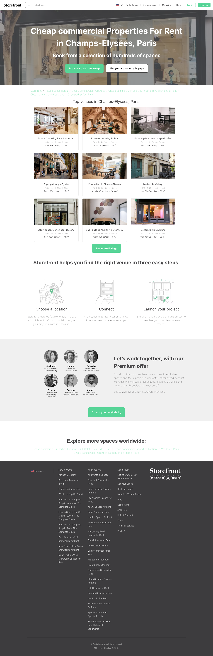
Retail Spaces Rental (56, 90)
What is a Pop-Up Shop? (70, 494)
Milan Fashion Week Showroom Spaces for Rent (69, 559)
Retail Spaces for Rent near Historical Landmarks (99, 625)
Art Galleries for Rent (98, 559)
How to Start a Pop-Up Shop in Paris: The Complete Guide (69, 528)
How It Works (65, 469)
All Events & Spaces (98, 474)
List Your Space (125, 483)
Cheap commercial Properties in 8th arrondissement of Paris (142, 90)
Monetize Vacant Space (129, 494)
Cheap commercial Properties (88, 90)
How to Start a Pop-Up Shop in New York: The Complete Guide (69, 503)
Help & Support (125, 515)
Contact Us (123, 504)
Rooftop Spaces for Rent (100, 593)
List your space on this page (127, 68)
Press (120, 520)
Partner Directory (67, 474)
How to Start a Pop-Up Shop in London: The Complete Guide (69, 516)
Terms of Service (125, 525)
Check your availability (106, 412)
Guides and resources (69, 489)
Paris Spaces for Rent (99, 512)
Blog (119, 499)
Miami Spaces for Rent (99, 506)
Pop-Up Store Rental (98, 545)
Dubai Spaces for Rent (99, 540)
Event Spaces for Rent (99, 565)
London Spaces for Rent (100, 517)
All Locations (94, 469)
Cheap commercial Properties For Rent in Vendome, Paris (146, 449)
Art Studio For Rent (97, 598)
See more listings (106, 248)
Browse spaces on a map (84, 68)
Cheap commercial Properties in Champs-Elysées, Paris (62, 94)
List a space (123, 469)
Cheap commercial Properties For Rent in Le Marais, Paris (106, 452)
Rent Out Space (125, 489)
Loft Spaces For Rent (98, 588)
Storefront (36, 90)
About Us (122, 510)
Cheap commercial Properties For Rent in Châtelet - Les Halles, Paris (72, 449)
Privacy (121, 530)
